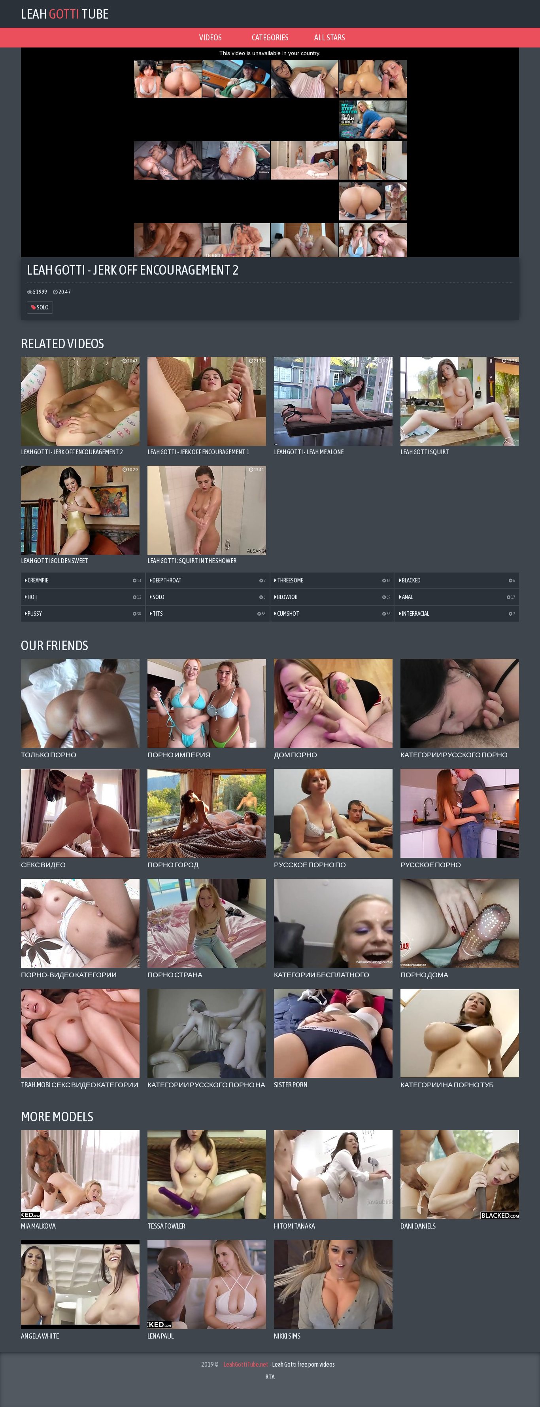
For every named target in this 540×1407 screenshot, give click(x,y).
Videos (210, 37)
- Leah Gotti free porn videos (279, 1364)
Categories (270, 37)
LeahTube (64, 13)
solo (42, 307)
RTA (270, 1376)
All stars (329, 37)
